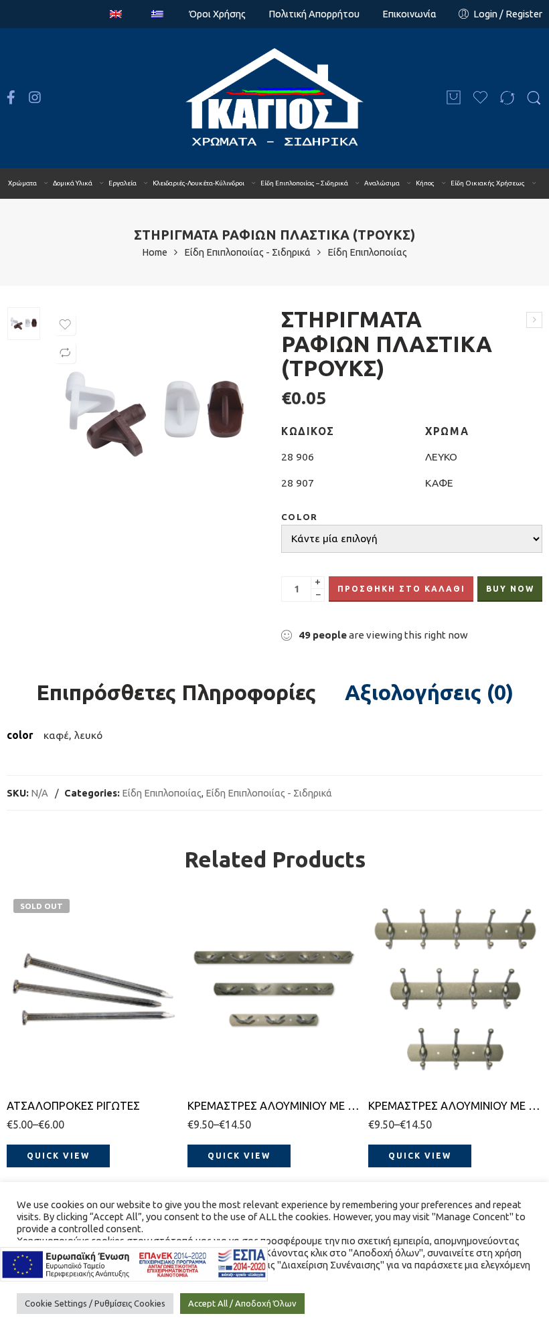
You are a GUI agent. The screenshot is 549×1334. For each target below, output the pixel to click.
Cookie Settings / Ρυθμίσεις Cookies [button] (95, 1303)
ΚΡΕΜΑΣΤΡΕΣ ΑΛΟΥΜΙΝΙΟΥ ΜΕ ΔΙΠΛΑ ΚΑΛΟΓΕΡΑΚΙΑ (274, 1105)
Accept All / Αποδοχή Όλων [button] (242, 1303)
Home (154, 253)
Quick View (58, 1155)
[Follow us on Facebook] (11, 97)
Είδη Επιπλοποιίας (367, 253)
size (16, 985)
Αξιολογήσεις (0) (429, 692)
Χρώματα (22, 183)
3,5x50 (43, 1003)
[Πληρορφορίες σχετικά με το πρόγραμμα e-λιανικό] (134, 1263)
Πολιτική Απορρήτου (314, 13)
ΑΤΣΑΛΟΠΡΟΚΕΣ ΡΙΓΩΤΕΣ (73, 1105)
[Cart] (453, 98)
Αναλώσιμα (382, 183)
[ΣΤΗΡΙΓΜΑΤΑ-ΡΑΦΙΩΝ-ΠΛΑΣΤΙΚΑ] (23, 323)
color (299, 517)
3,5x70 (43, 1043)
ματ (224, 1003)
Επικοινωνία (409, 13)
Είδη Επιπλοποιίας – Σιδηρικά (304, 183)
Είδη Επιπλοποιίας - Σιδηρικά (247, 253)
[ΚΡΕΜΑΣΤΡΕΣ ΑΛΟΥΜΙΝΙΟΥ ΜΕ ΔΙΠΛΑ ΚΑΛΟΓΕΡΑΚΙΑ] (274, 989)
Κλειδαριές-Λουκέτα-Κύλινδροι (198, 183)
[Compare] (65, 352)
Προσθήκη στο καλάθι (401, 588)
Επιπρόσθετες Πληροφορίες (176, 692)
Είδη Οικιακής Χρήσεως (488, 183)
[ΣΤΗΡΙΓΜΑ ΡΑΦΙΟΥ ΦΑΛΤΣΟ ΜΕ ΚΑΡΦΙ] (534, 320)
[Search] (534, 98)
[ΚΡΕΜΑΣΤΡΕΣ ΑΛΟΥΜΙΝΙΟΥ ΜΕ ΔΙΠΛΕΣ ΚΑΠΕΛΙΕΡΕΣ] (455, 989)
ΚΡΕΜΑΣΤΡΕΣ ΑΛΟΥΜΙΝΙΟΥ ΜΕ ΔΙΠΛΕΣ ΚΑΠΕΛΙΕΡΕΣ (455, 1105)
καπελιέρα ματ (398, 1008)
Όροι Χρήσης (217, 13)
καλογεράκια (214, 1028)
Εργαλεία (122, 183)
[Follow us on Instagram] (35, 97)
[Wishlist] (65, 324)
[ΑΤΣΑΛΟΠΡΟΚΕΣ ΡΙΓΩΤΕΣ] (94, 989)
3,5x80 (43, 1064)
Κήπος (425, 183)
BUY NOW (510, 588)
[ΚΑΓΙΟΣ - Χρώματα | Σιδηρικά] (274, 98)
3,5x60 (43, 1023)
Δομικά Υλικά (72, 183)
